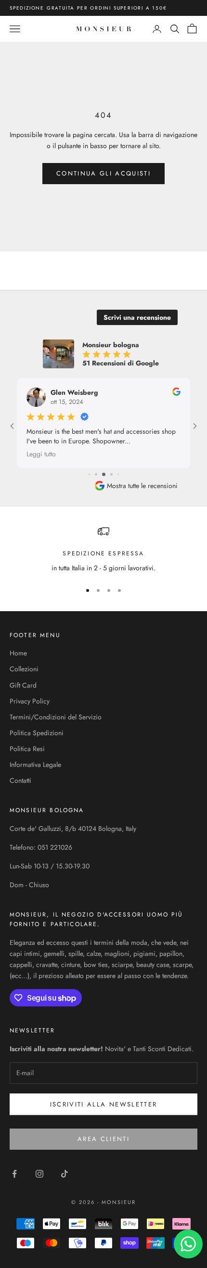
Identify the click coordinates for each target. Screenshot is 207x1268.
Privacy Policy (30, 701)
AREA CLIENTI (103, 1138)
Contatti (20, 780)
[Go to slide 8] (118, 474)
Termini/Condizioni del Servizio (56, 717)
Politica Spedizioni (37, 733)
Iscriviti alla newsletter (103, 1104)
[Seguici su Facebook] (14, 1174)
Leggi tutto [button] (41, 454)
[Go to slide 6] (103, 474)
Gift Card (23, 685)
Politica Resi (27, 748)
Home (18, 653)
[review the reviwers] (176, 392)
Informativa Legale (35, 764)
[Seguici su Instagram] (39, 1174)
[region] (103, 549)
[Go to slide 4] (89, 474)
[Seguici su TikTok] (64, 1174)
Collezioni (24, 669)
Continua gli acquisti (103, 173)
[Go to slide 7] (111, 474)
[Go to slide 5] (96, 474)
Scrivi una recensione (137, 317)
